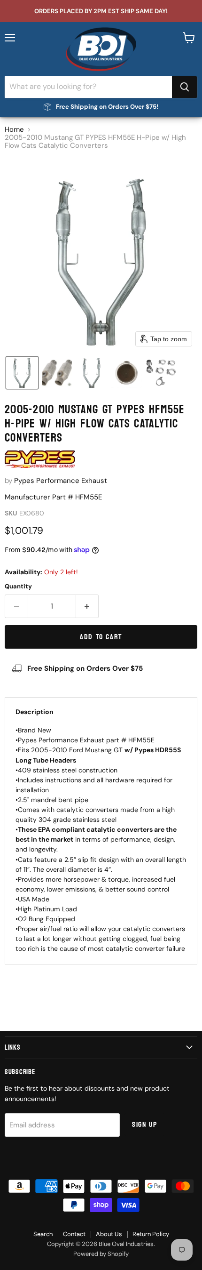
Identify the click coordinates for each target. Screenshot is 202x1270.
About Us (109, 1234)
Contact (74, 1234)
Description (35, 711)
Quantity (18, 586)
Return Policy (150, 1234)
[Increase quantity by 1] (87, 606)
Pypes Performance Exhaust (60, 480)
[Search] (184, 87)
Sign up (144, 1124)
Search (43, 1234)
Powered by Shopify (101, 1254)
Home (14, 130)
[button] (22, 373)
